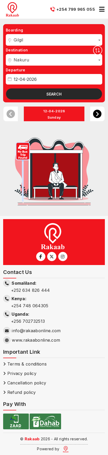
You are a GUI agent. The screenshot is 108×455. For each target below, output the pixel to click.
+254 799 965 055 (75, 9)
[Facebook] (40, 256)
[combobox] (54, 40)
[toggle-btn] (102, 9)
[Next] (97, 114)
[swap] (97, 50)
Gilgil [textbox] (18, 40)
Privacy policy (21, 373)
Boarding (14, 30)
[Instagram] (62, 256)
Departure (15, 70)
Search (54, 94)
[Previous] (11, 114)
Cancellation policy (26, 382)
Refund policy (21, 392)
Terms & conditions (26, 364)
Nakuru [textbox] (21, 59)
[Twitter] (51, 256)
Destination (17, 50)
